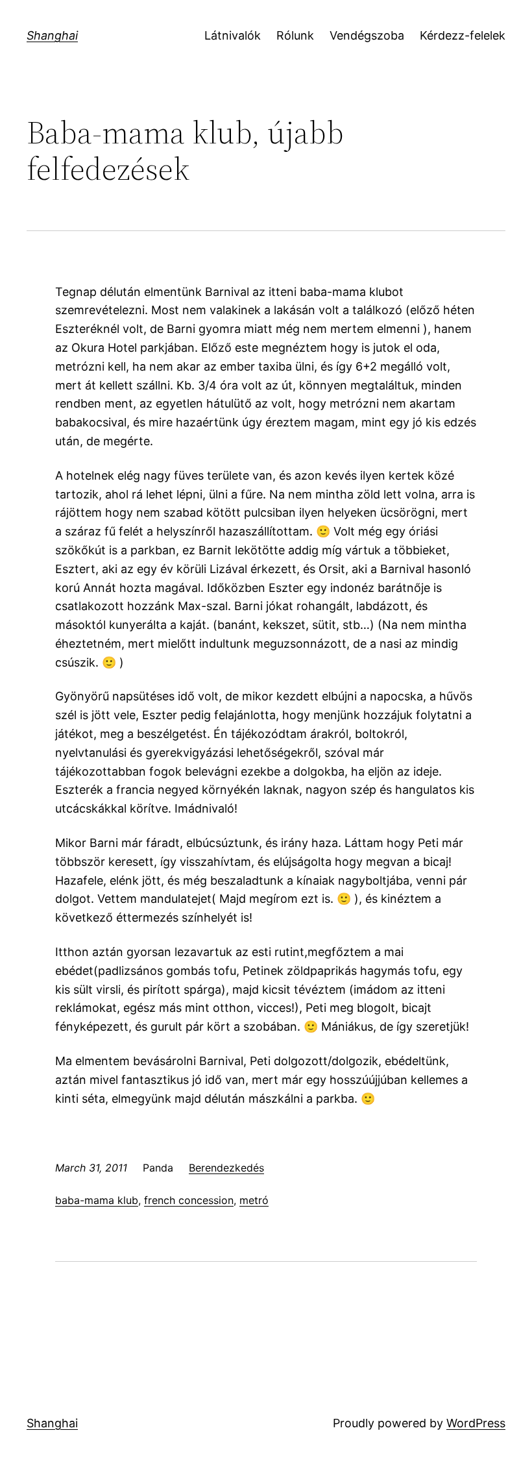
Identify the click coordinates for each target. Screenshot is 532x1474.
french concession (189, 1200)
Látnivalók (232, 35)
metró (254, 1200)
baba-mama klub (96, 1200)
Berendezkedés (226, 1167)
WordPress (475, 1423)
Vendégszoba (367, 35)
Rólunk (295, 35)
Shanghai (52, 35)
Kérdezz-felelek (462, 35)
